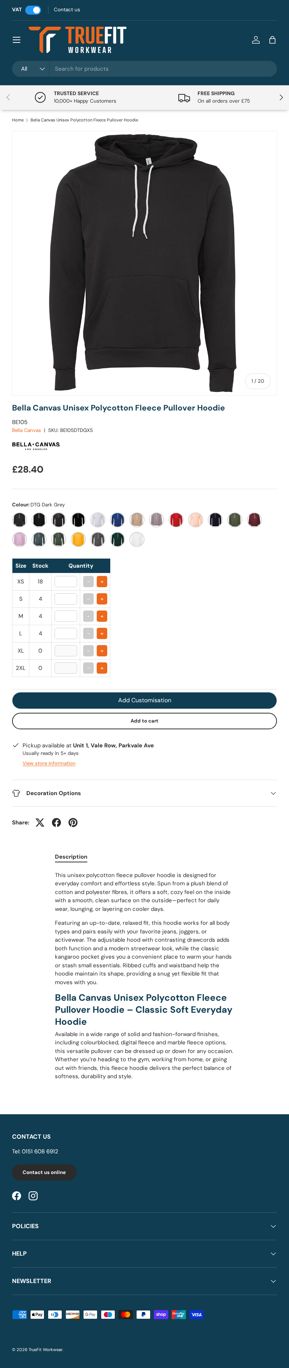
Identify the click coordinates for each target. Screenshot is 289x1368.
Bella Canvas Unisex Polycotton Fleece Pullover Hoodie (84, 120)
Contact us (67, 9)
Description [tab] (71, 856)
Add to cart (144, 721)
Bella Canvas (26, 430)
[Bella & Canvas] (36, 437)
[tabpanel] (144, 976)
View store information (49, 763)
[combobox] (144, 69)
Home (18, 120)
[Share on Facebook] (56, 822)
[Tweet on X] (40, 822)
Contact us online (44, 1172)
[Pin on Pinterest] (73, 822)
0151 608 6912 (40, 1151)
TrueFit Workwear (45, 1349)
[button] (272, 40)
